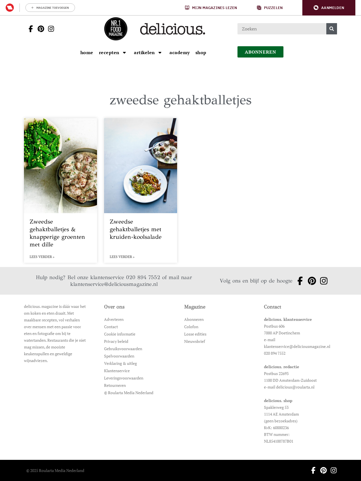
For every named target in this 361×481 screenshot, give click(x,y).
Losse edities (195, 334)
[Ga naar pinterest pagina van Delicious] (39, 28)
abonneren (260, 52)
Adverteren (114, 319)
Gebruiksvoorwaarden (123, 348)
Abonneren (194, 319)
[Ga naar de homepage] (115, 29)
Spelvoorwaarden (119, 356)
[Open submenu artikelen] (160, 52)
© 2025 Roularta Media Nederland (55, 470)
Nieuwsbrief (194, 341)
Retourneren (115, 385)
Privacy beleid (116, 341)
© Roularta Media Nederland (128, 392)
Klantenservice (117, 370)
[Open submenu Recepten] (124, 52)
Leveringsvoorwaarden (123, 378)
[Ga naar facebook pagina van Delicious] (29, 28)
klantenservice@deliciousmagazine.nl (114, 284)
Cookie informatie (119, 334)
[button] (328, 8)
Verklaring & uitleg (120, 363)
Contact (111, 326)
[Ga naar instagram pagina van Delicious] (49, 28)
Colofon (191, 326)
